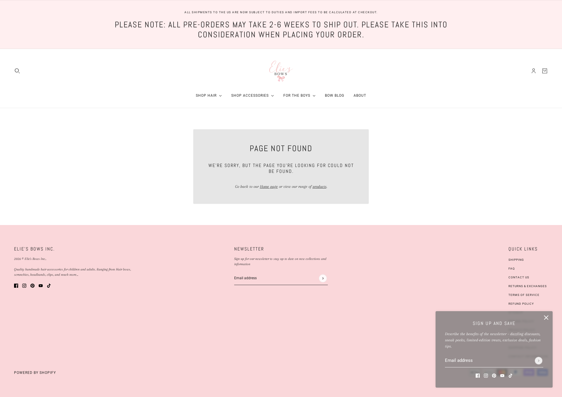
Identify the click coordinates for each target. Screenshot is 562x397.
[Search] (17, 70)
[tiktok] (510, 375)
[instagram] (486, 375)
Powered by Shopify (35, 373)
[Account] (533, 70)
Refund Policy (521, 303)
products (319, 186)
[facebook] (477, 375)
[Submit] (538, 360)
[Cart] (545, 70)
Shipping (516, 259)
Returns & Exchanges (527, 286)
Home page (269, 186)
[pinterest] (494, 375)
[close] (546, 318)
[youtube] (502, 375)
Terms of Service (523, 295)
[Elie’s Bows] (281, 70)
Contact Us (518, 277)
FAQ (511, 268)
